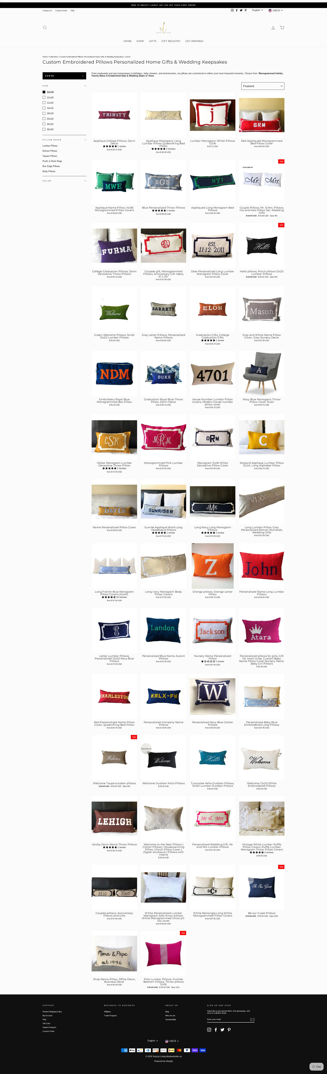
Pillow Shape (52, 140)
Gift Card (46, 1023)
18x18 (50, 113)
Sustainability (170, 1019)
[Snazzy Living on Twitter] (222, 1030)
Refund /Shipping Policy (52, 1012)
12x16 (49, 76)
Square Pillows (50, 156)
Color (47, 181)
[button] (110, 146)
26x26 (50, 124)
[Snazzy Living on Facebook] (216, 1030)
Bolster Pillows (50, 151)
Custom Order (61, 11)
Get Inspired (194, 41)
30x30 (50, 129)
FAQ (72, 11)
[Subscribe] (252, 1020)
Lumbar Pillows (50, 145)
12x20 (50, 102)
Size (46, 86)
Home (127, 41)
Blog (167, 1012)
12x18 (50, 97)
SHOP (140, 41)
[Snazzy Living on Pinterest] (229, 1030)
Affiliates (107, 1012)
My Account (47, 1016)
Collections (53, 57)
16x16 (50, 108)
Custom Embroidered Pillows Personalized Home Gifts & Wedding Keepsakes (92, 57)
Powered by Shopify (163, 1061)
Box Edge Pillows (51, 166)
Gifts (153, 41)
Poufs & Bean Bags (52, 161)
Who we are (170, 1016)
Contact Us (47, 11)
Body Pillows (49, 171)
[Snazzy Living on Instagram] (209, 1030)
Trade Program (110, 1016)
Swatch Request (49, 1027)
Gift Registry (170, 41)
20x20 (50, 118)
